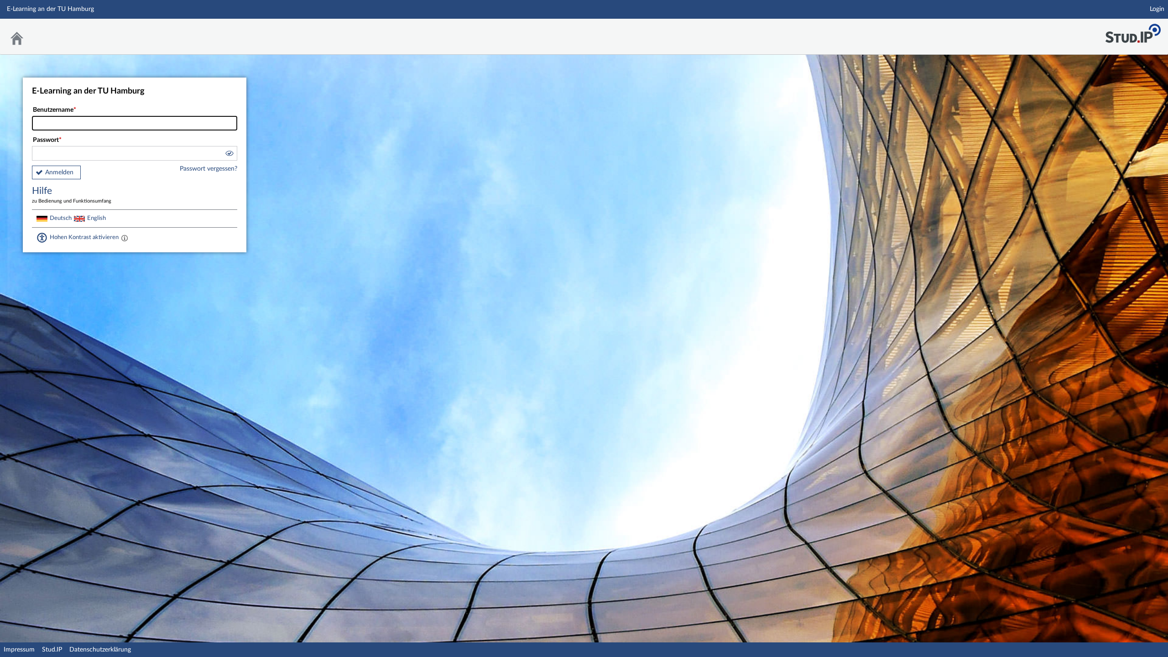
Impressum (19, 650)
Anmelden (59, 172)
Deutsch (61, 218)
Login (1157, 9)
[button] (229, 155)
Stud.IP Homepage (1133, 30)
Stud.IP (52, 650)
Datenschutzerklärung (100, 650)
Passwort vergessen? (208, 169)
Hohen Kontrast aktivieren (84, 237)
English (96, 218)
